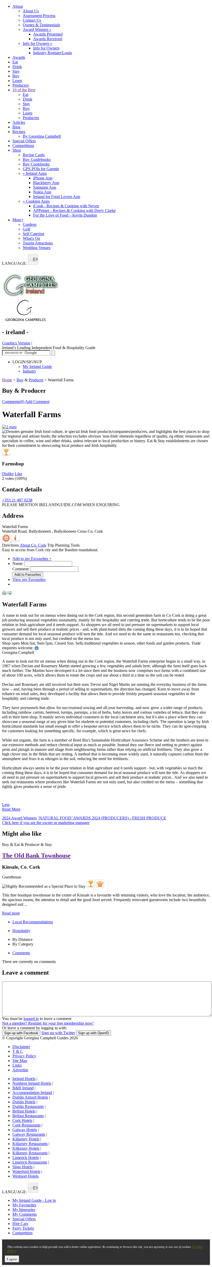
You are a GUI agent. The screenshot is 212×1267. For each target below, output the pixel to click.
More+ (18, 220)
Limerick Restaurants (29, 1162)
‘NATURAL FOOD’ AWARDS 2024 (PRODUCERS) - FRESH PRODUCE (102, 818)
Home (7, 380)
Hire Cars (20, 1223)
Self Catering (33, 234)
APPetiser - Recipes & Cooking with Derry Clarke (74, 210)
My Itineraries (23, 1209)
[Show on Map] (6, 540)
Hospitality (21, 930)
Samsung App (44, 187)
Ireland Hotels (23, 1078)
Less (6, 804)
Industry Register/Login (52, 53)
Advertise (20, 1070)
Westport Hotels (25, 1176)
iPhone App (42, 178)
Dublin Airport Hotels (30, 1097)
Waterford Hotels (26, 1171)
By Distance (22, 939)
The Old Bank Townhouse (36, 855)
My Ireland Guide (37, 366)
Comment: (20, 569)
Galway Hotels (24, 1130)
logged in (31, 1018)
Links (17, 1065)
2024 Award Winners (19, 818)
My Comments (24, 1214)
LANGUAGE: (14, 263)
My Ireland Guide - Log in (34, 1200)
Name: (17, 563)
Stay (16, 71)
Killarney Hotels (25, 1139)
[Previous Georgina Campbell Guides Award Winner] (6, 452)
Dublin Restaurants (28, 1106)
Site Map (19, 1060)
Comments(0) (13, 401)
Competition (22, 1233)
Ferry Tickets (23, 1228)
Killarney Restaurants (30, 1143)
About (17, 6)
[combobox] (33, 259)
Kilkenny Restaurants (30, 1153)
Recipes (18, 131)
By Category (22, 944)
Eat (15, 62)
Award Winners (37, 29)
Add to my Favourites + (31, 558)
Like (18, 474)
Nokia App (42, 192)
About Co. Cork (33, 545)
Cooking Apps (36, 201)
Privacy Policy (24, 1056)
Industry (29, 371)
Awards (18, 57)
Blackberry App (46, 182)
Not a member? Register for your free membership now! (48, 1023)
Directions (10, 545)
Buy (15, 76)
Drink (17, 66)
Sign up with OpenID (93, 1033)
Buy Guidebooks (37, 159)
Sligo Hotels (22, 1167)
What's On (31, 238)
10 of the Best (23, 90)
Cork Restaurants (26, 1125)
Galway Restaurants (28, 1134)
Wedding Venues (36, 247)
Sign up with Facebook (21, 1033)
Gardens (29, 224)
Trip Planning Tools (63, 545)
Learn (17, 80)
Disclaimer (21, 1046)
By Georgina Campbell (42, 136)
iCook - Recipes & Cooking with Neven (66, 206)
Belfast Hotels (23, 1111)
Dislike (8, 474)
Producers (20, 85)
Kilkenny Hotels (25, 1148)
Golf (26, 229)
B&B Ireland (23, 1088)
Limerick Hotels (25, 1157)
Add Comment (37, 401)
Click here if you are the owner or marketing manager (45, 822)
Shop (16, 150)
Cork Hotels (22, 1120)
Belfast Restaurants (28, 1116)
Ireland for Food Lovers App (56, 196)
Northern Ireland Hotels (31, 1083)
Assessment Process (39, 15)
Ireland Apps (35, 173)
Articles (18, 122)
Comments (21, 953)
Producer (36, 380)
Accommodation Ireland (32, 1092)
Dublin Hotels (23, 1102)
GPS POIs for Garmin (41, 169)
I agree (12, 1258)
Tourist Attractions (38, 243)
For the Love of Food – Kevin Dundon (65, 215)
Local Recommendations (32, 922)
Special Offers (24, 141)
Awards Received (47, 39)
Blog (16, 127)
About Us (31, 11)
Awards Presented (48, 34)
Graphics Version (16, 343)
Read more (11, 913)
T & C (17, 1051)
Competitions (23, 145)
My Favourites (24, 1205)
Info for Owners (37, 43)
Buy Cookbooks (36, 164)
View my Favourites (29, 579)
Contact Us (32, 20)
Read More (11, 809)
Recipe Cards (34, 155)
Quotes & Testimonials (41, 25)
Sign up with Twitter (58, 1033)
